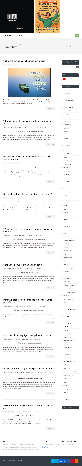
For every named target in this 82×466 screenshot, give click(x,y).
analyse (66, 97)
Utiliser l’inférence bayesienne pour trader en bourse (29, 368)
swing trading (67, 358)
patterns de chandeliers (69, 309)
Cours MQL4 (66, 154)
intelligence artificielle (69, 240)
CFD (64, 142)
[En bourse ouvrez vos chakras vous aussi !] (29, 82)
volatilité (66, 396)
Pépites (65, 313)
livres (65, 264)
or (64, 302)
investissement (67, 250)
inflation (66, 237)
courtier (65, 157)
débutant (10, 64)
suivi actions (67, 347)
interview (66, 243)
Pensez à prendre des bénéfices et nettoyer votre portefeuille (27, 301)
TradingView (45, 447)
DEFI (65, 178)
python (65, 333)
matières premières (68, 275)
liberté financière (68, 257)
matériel (66, 271)
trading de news (67, 375)
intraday (66, 247)
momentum (17, 163)
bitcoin (65, 131)
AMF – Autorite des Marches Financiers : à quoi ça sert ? (28, 406)
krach (65, 254)
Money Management (69, 292)
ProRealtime (50, 446)
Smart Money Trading (69, 340)
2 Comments (36, 198)
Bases (5, 64)
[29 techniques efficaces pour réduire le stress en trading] (29, 131)
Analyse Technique (68, 111)
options (65, 295)
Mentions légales (71, 444)
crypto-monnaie (67, 164)
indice (65, 233)
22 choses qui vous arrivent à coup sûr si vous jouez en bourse (29, 230)
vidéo (65, 392)
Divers (16, 64)
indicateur (66, 230)
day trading (66, 167)
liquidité (65, 261)
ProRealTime (67, 327)
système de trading (13, 372)
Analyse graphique (68, 107)
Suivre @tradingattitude (71, 79)
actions (65, 93)
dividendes (66, 188)
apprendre (66, 117)
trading (22, 372)
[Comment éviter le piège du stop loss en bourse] (29, 343)
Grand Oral (66, 219)
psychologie (17, 127)
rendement (66, 337)
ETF (64, 195)
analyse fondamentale (69, 104)
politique (66, 320)
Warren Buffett (67, 399)
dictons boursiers (68, 181)
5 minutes (66, 90)
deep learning (67, 174)
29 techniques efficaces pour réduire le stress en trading (27, 122)
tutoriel (65, 385)
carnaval (66, 138)
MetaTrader (66, 278)
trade (65, 365)
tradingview (66, 382)
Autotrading (66, 124)
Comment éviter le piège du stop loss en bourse (27, 335)
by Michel (22, 64)
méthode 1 (66, 282)
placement (66, 316)
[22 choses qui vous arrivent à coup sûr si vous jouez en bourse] (29, 240)
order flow (66, 306)
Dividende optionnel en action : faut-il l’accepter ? (27, 194)
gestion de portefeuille (69, 216)
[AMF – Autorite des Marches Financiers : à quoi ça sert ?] (29, 416)
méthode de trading (68, 285)
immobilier (66, 226)
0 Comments (39, 64)
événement (66, 198)
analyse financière (68, 100)
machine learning (68, 268)
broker (65, 135)
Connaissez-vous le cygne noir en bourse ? (24, 264)
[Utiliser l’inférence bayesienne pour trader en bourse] (29, 378)
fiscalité (65, 205)
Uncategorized (67, 389)
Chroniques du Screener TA (70, 149)
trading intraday (67, 378)
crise (9, 268)
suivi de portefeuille (68, 351)
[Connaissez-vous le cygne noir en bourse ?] (29, 273)
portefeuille (66, 323)
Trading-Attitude (12, 35)
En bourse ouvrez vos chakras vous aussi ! (24, 61)
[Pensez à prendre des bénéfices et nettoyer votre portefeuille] (29, 310)
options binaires (68, 299)
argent (65, 121)
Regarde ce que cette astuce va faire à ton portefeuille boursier (27, 157)
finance (65, 202)
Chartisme (66, 145)
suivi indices (67, 354)
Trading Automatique (30, 372)
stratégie (66, 344)
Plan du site (64, 444)
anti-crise (66, 114)
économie (66, 192)
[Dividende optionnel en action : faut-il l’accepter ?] (29, 202)
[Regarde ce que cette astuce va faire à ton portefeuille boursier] (29, 167)
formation (66, 212)
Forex (65, 209)
